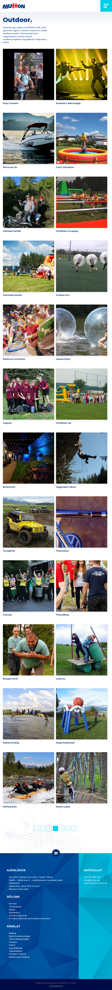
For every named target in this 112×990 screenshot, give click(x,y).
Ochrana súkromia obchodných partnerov (30, 918)
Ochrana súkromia (18, 915)
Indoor (12, 945)
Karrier (12, 909)
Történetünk (15, 906)
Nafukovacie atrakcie (19, 957)
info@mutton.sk (92, 880)
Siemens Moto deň (18, 889)
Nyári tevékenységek (19, 936)
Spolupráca (14, 912)
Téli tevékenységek (19, 939)
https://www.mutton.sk (95, 883)
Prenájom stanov (17, 954)
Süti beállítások (56, 986)
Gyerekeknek (15, 948)
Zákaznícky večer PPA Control (24, 886)
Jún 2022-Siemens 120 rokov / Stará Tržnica (31, 877)
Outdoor (13, 942)
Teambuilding (15, 951)
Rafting (12, 933)
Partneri (13, 903)
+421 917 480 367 (92, 877)
